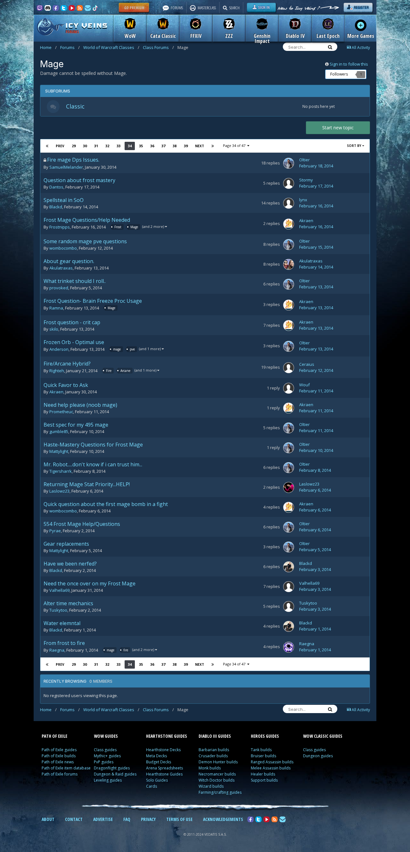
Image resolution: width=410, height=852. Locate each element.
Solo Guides (157, 780)
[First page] (47, 146)
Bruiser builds (263, 756)
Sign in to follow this (349, 64)
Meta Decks (156, 756)
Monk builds (210, 768)
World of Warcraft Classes (111, 47)
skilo (53, 329)
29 (74, 145)
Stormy (306, 180)
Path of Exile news (58, 762)
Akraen (306, 220)
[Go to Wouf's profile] (288, 388)
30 (85, 145)
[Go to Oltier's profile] (288, 163)
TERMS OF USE (179, 819)
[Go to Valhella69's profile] (288, 586)
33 (118, 145)
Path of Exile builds (59, 756)
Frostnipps (59, 227)
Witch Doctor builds (216, 780)
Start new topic (338, 128)
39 (186, 145)
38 (174, 145)
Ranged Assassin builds (272, 762)
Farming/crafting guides (220, 792)
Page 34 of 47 (235, 145)
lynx (303, 200)
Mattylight (58, 451)
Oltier (304, 160)
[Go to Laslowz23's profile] (288, 487)
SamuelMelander (66, 167)
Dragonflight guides (112, 768)
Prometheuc (61, 411)
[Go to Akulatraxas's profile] (288, 264)
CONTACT (74, 819)
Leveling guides (108, 780)
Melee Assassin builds (271, 768)
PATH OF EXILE (54, 736)
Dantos (56, 187)
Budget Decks (158, 762)
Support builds (264, 780)
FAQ (126, 819)
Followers (339, 74)
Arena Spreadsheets (164, 768)
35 (141, 145)
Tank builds (261, 749)
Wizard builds (211, 786)
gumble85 (58, 431)
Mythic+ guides (107, 756)
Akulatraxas (61, 268)
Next (199, 146)
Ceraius (306, 364)
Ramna (56, 308)
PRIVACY (148, 819)
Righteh (56, 371)
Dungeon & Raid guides (115, 774)
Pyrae (55, 531)
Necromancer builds (217, 774)
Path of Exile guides (59, 749)
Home (48, 47)
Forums (70, 47)
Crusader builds (213, 756)
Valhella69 (59, 590)
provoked (58, 288)
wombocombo (63, 248)
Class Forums (158, 47)
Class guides (105, 749)
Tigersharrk (60, 471)
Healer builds (263, 774)
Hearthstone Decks (163, 749)
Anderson (59, 349)
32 (107, 145)
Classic (75, 106)
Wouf (304, 385)
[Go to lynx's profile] (288, 203)
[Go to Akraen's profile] (288, 224)
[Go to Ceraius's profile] (288, 367)
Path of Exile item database (66, 768)
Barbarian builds (214, 749)
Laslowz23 (59, 491)
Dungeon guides (318, 756)
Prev (60, 146)
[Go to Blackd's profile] (288, 566)
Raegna (56, 650)
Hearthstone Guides (164, 774)
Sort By (354, 145)
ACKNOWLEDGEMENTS (223, 819)
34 (130, 145)
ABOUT (48, 819)
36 (152, 145)
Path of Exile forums (60, 774)
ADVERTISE (103, 819)
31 (96, 145)
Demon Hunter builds (218, 762)
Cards (151, 786)
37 (163, 145)
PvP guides (103, 762)
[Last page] (212, 146)
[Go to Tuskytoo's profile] (288, 606)
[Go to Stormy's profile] (288, 183)
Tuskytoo (58, 610)
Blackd (55, 207)
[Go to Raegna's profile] (288, 647)
